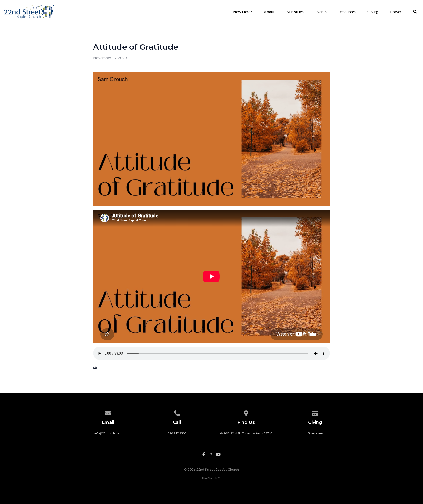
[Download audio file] (95, 367)
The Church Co (211, 478)
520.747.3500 (177, 433)
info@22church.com (107, 433)
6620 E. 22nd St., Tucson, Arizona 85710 (246, 433)
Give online (315, 433)
